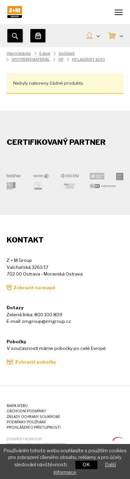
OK (86, 465)
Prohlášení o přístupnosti (34, 427)
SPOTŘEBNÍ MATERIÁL (31, 59)
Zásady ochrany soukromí (33, 417)
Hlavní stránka (19, 53)
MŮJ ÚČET (92, 36)
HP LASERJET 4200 (88, 59)
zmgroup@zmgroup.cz (46, 321)
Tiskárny (38, 35)
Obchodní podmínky (26, 411)
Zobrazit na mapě (34, 287)
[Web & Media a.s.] (118, 439)
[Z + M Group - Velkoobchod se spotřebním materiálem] (14, 16)
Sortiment (67, 53)
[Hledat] (15, 35)
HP (60, 59)
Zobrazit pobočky (35, 362)
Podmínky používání (26, 422)
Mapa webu (17, 406)
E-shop (44, 53)
